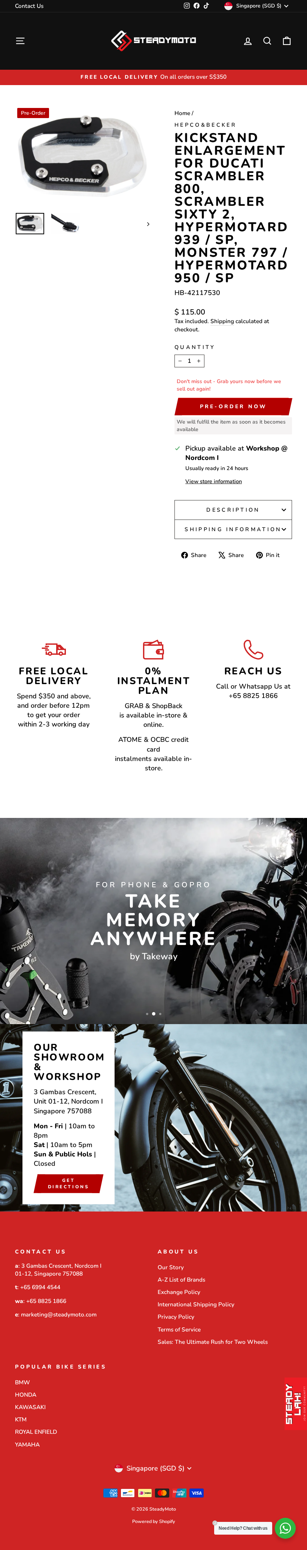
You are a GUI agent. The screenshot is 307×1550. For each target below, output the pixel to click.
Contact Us (29, 6)
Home (182, 113)
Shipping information (233, 529)
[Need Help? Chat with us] (285, 1528)
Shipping (222, 321)
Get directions (68, 1183)
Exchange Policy (179, 1292)
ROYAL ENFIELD (36, 1432)
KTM (21, 1419)
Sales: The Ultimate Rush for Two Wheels (213, 1342)
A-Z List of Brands (181, 1279)
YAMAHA (27, 1444)
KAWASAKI (30, 1407)
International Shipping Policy (196, 1304)
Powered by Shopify (153, 1521)
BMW (22, 1382)
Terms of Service (179, 1329)
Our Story (171, 1267)
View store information (213, 481)
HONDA (25, 1395)
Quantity (195, 347)
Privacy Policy (176, 1317)
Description (233, 510)
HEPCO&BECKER (205, 125)
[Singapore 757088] (153, 1118)
